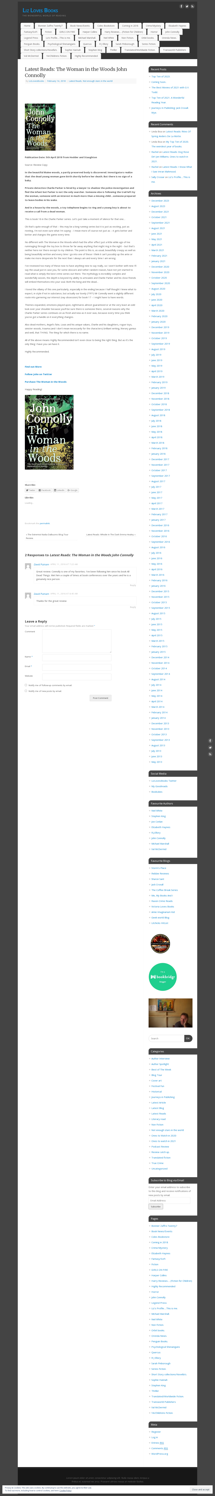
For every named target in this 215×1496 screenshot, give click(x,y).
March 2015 (157, 640)
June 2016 (156, 558)
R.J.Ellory (156, 832)
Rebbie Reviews (160, 873)
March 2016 (157, 574)
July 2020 (156, 294)
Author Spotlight (160, 1064)
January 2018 (158, 453)
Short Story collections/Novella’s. (40, 49)
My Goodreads (159, 786)
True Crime (157, 1163)
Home (27, 25)
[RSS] (192, 7)
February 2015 (159, 646)
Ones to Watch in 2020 (163, 1135)
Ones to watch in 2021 (163, 1141)
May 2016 (156, 563)
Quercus (87, 43)
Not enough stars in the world (98, 81)
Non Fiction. (128, 37)
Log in (154, 1437)
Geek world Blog (160, 917)
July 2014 (156, 684)
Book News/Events (80, 25)
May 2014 (156, 695)
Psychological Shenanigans (61, 43)
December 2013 (160, 723)
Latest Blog (157, 1108)
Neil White (109, 37)
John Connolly (172, 31)
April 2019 (156, 371)
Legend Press (31, 37)
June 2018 (156, 426)
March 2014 (157, 706)
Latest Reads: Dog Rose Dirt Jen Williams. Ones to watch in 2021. (170, 156)
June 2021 (156, 233)
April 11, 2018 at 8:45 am (64, 593)
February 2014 (159, 712)
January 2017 (158, 519)
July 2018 (156, 420)
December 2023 (160, 200)
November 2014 (160, 662)
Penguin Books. (32, 43)
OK (187, 1038)
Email (28, 666)
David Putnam (41, 564)
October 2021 (159, 217)
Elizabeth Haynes (177, 25)
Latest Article (158, 1102)
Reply (133, 585)
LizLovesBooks (36, 81)
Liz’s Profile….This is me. (58, 37)
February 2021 (159, 255)
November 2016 (160, 530)
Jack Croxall (157, 884)
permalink (45, 523)
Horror (154, 31)
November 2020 (160, 272)
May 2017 (156, 497)
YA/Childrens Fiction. (56, 55)
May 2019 (156, 365)
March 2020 (157, 310)
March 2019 (157, 376)
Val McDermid (31, 55)
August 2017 (158, 481)
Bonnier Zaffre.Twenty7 (50, 25)
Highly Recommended (86, 55)
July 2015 (156, 618)
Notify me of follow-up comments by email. (50, 685)
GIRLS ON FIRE (67, 31)
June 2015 (156, 624)
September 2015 (160, 607)
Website (29, 675)
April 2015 (156, 635)
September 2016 (160, 541)
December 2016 (160, 525)
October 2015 (159, 602)
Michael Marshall (160, 843)
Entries (157, 1442)
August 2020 (158, 288)
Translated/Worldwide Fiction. (139, 49)
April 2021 (156, 244)
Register (156, 1431)
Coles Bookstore (106, 25)
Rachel (154, 151)
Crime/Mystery (153, 25)
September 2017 (160, 475)
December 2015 (160, 591)
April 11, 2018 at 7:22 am (64, 564)
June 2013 (156, 756)
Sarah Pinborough (125, 43)
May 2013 (156, 761)
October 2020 (159, 277)
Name (29, 656)
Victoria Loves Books (162, 906)
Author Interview (160, 1058)
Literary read (158, 1119)
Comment (29, 631)
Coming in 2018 (130, 25)
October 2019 (159, 338)
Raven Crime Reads (162, 901)
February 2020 (159, 316)
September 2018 (160, 409)
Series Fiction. (149, 43)
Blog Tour (156, 1075)
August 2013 (158, 745)
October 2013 (159, 734)
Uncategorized (159, 1168)
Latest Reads (75, 81)
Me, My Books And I (162, 895)
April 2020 (156, 305)
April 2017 (156, 503)
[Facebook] (181, 7)
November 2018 (160, 398)
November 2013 (160, 728)
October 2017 (159, 470)
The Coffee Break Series (164, 890)
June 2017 (156, 492)
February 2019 (159, 382)
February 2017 (159, 514)
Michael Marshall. (87, 37)
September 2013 (160, 739)
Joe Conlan (157, 821)
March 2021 (157, 250)
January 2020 (158, 321)
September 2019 (160, 343)
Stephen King (95, 49)
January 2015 (158, 651)
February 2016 (159, 580)
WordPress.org (159, 1453)
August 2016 (158, 547)
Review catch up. (160, 1152)
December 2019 (160, 327)
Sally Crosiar (157, 177)
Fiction (48, 31)
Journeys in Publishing (163, 1097)
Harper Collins (90, 31)
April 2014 (156, 701)
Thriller (113, 49)
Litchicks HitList (159, 923)
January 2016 (158, 585)
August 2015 (158, 613)
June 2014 (156, 690)
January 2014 (158, 717)
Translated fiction (160, 1157)
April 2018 (156, 437)
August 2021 (158, 228)
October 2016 (159, 536)
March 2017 (157, 508)
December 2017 (160, 459)
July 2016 (156, 552)
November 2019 (160, 332)
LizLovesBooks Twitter (164, 780)
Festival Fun (157, 1086)
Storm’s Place (158, 868)
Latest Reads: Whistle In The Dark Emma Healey (111, 534)
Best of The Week (161, 1069)
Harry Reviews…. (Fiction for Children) (124, 31)
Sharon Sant (157, 879)
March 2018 (157, 442)
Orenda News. (169, 37)
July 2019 (156, 354)
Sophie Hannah (73, 49)
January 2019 (158, 387)
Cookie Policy (65, 1490)
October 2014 (159, 668)
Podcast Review (160, 1146)
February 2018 (159, 448)
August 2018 (158, 415)
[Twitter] (187, 7)
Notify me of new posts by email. (45, 691)
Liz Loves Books (40, 10)
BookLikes (156, 791)
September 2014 (160, 673)
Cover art (156, 1080)
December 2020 (160, 266)
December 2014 (160, 657)
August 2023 (158, 206)
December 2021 (160, 211)
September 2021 (160, 222)
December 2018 (160, 393)
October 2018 (159, 404)
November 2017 (160, 464)
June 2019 (156, 360)
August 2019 (158, 349)
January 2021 (158, 261)
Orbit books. (147, 37)
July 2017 (156, 486)
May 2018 (156, 431)
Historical (156, 1091)
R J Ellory (103, 43)
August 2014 (158, 679)
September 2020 (160, 283)
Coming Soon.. (158, 81)
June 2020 (156, 299)
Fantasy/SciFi (30, 31)
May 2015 (156, 629)
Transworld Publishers (174, 49)
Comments (159, 1448)
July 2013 (156, 750)
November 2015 (160, 596)
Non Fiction (157, 1124)
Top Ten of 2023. (160, 76)
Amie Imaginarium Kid (163, 912)
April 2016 (156, 569)
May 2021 (156, 239)
